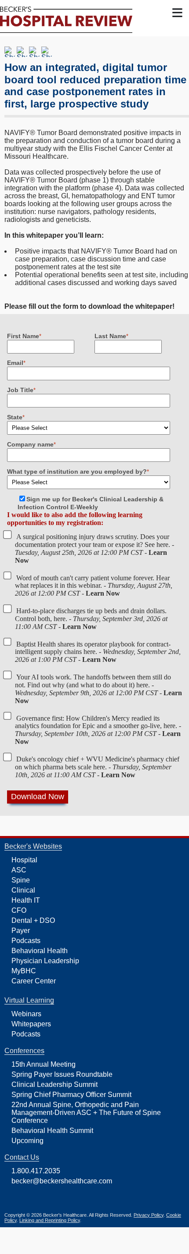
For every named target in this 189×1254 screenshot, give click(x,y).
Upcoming (27, 1140)
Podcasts (25, 940)
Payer (20, 930)
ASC (18, 870)
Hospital (24, 860)
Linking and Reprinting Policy (49, 1220)
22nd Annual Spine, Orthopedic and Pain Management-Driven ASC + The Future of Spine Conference (86, 1112)
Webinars (26, 1014)
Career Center (33, 981)
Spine (20, 880)
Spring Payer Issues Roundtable (62, 1074)
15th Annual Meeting (43, 1064)
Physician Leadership (45, 961)
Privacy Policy (149, 1215)
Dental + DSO (33, 920)
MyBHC (23, 971)
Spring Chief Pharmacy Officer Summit (71, 1094)
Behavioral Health (39, 950)
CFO (18, 910)
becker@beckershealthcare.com (61, 1181)
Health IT (25, 900)
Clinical (23, 890)
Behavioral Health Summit (52, 1130)
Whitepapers (31, 1024)
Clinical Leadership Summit (54, 1084)
